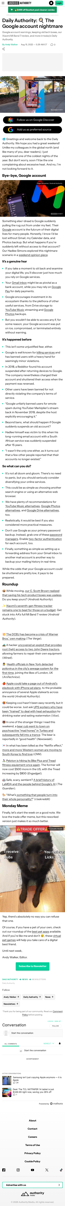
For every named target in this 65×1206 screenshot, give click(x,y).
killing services (46, 352)
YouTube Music (14, 309)
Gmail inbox (19, 282)
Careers (32, 1136)
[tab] (10, 1043)
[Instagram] (18, 1169)
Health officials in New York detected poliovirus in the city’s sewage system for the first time (30, 668)
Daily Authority (10, 979)
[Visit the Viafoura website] (56, 1103)
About (32, 1120)
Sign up (58, 1021)
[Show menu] (3, 3)
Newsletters (39, 979)
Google (6, 229)
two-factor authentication (45, 539)
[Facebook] (3, 1169)
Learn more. (54, 15)
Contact (32, 1128)
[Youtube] (32, 1169)
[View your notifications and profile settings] (60, 1043)
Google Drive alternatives (43, 510)
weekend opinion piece (33, 255)
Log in (50, 1021)
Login (59, 3)
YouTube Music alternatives (22, 506)
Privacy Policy (32, 1153)
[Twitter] (46, 1169)
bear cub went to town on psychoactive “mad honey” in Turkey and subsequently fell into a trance (27, 730)
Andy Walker (11, 44)
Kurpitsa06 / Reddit (55, 829)
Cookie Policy (32, 1161)
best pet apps (40, 931)
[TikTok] (61, 1169)
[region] (32, 1063)
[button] (32, 3)
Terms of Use (32, 1145)
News (25, 979)
